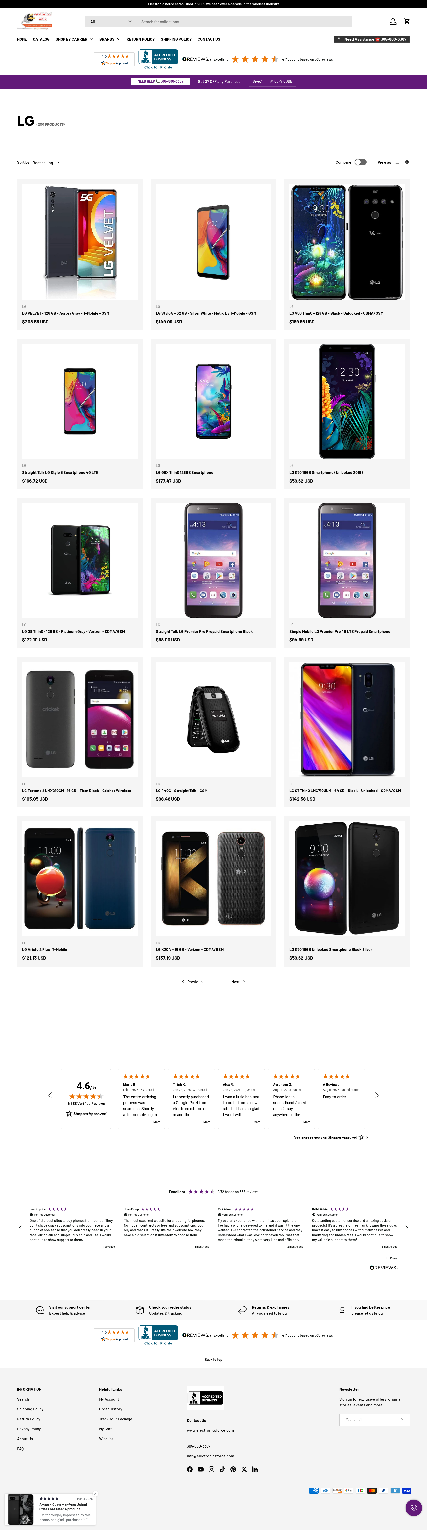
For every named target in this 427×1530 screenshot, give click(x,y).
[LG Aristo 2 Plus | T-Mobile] (80, 878)
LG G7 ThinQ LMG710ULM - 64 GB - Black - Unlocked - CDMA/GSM (345, 790)
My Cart (105, 1428)
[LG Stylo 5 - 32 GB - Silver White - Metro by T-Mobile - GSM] (213, 242)
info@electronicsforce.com (210, 1456)
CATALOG (41, 39)
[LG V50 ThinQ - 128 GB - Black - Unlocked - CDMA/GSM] (347, 242)
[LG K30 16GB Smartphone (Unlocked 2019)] (347, 401)
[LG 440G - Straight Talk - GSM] (213, 719)
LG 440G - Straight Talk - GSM (181, 790)
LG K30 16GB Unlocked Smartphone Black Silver (330, 949)
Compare (343, 162)
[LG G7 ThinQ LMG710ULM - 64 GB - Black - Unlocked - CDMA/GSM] (347, 719)
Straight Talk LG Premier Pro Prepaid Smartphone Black (204, 631)
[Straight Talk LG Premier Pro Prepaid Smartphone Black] (213, 560)
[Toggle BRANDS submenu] (119, 39)
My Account (109, 1399)
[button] (407, 21)
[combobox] (218, 21)
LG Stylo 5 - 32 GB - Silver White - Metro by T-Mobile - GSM (206, 313)
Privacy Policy (29, 1428)
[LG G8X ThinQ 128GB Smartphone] (213, 401)
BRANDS (107, 39)
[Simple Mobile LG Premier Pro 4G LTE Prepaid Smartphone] (347, 560)
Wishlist (106, 1438)
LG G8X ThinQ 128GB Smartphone (184, 472)
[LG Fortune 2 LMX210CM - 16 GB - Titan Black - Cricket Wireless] (80, 719)
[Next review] (376, 1096)
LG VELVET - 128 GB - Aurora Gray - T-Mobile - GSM (65, 313)
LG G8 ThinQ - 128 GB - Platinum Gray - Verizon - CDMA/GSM (73, 631)
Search (23, 1399)
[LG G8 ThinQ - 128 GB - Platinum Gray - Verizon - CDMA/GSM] (80, 560)
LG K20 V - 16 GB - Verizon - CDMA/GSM (190, 949)
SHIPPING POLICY (176, 39)
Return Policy (28, 1418)
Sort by (23, 162)
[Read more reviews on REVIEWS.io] (384, 1268)
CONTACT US (209, 39)
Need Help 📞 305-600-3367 (160, 81)
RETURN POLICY (141, 39)
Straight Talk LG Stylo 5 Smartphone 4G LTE (60, 472)
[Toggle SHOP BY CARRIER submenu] (91, 39)
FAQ (20, 1448)
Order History (110, 1408)
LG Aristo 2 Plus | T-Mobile (44, 949)
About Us (25, 1438)
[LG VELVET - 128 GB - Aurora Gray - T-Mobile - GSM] (80, 242)
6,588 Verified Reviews (86, 1103)
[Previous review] (50, 1096)
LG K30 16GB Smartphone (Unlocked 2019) (326, 472)
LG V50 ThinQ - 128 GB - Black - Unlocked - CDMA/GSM (336, 313)
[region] (213, 1228)
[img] (86, 1096)
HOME (22, 39)
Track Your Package (115, 1418)
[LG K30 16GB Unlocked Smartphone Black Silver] (347, 878)
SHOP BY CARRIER (71, 39)
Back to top (213, 1359)
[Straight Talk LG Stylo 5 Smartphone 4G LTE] (80, 401)
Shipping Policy (30, 1408)
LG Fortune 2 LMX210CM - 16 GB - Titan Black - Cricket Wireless (76, 790)
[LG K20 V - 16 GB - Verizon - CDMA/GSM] (213, 878)
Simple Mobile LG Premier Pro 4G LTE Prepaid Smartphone (339, 631)
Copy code (283, 81)
